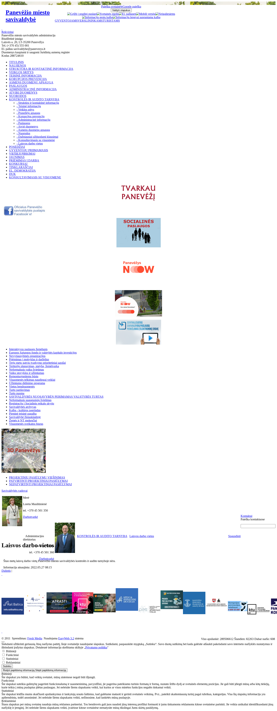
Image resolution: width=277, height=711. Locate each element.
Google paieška (132, 6)
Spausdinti (234, 536)
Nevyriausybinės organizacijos (27, 356)
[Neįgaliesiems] (165, 13)
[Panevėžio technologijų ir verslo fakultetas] (258, 609)
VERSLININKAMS (90, 20)
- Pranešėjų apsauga (28, 113)
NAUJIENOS (17, 65)
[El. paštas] (126, 13)
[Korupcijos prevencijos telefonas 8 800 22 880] (237, 606)
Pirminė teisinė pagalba (23, 413)
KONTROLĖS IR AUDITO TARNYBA (34, 99)
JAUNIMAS (16, 157)
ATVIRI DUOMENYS (23, 92)
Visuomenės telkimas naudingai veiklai (32, 379)
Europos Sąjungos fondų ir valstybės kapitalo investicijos (43, 352)
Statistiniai (11, 658)
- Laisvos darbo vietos (30, 143)
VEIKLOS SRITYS (21, 72)
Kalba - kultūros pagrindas (25, 410)
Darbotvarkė (30, 516)
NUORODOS (17, 96)
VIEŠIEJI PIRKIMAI (22, 153)
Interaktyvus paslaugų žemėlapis (28, 349)
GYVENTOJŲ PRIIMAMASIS (28, 150)
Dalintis (6, 570)
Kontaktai (246, 516)
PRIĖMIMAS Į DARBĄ (24, 160)
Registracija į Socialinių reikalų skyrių (31, 403)
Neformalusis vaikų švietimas (26, 369)
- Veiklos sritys (25, 109)
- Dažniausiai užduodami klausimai (37, 136)
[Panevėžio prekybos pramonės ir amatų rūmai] (194, 613)
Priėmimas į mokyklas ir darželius (29, 359)
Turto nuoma (16, 393)
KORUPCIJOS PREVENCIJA (28, 79)
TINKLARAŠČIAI (21, 167)
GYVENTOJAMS (66, 20)
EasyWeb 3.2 (66, 638)
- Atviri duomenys (27, 126)
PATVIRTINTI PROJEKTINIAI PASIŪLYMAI (38, 480)
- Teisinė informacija (29, 106)
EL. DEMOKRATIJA (22, 170)
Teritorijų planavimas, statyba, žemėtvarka (34, 366)
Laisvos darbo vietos (141, 536)
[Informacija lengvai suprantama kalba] (136, 17)
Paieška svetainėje (112, 6)
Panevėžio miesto (28, 16)
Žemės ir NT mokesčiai (23, 420)
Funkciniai (12, 655)
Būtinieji (10, 651)
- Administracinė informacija (33, 119)
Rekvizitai (8, 32)
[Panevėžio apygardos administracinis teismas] (216, 613)
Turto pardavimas (19, 389)
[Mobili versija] (145, 13)
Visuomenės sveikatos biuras (26, 423)
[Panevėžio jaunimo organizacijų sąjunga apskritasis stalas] (149, 609)
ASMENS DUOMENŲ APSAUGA (31, 82)
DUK (12, 174)
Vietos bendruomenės (22, 386)
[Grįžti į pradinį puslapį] (82, 13)
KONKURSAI (18, 163)
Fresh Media (34, 638)
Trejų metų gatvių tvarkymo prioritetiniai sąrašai (37, 362)
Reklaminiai (12, 662)
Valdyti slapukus (121, 10)
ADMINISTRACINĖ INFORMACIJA (33, 89)
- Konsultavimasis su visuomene (36, 140)
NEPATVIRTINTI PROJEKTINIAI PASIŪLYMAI (40, 484)
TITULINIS (16, 62)
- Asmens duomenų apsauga (33, 129)
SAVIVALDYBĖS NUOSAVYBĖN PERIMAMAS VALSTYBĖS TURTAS (56, 396)
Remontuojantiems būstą (23, 376)
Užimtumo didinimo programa (27, 383)
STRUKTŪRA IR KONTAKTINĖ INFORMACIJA (41, 68)
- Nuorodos (23, 133)
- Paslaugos (23, 123)
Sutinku (7, 666)
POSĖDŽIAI (17, 146)
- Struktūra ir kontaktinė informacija (38, 102)
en (134, 13)
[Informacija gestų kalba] (97, 17)
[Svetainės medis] (108, 13)
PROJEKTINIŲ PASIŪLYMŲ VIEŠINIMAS (37, 477)
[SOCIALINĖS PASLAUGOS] (138, 232)
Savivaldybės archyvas (22, 406)
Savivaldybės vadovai (15, 490)
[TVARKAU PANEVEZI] (138, 201)
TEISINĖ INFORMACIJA (25, 75)
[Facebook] (25, 214)
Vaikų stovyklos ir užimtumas (26, 373)
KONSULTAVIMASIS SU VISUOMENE (35, 177)
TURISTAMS (111, 20)
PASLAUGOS (18, 85)
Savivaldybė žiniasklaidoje (25, 417)
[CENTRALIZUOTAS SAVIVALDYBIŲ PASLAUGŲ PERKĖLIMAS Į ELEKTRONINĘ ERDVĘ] (138, 332)
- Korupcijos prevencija (30, 116)
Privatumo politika (96, 647)
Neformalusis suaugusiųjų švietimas (30, 400)
